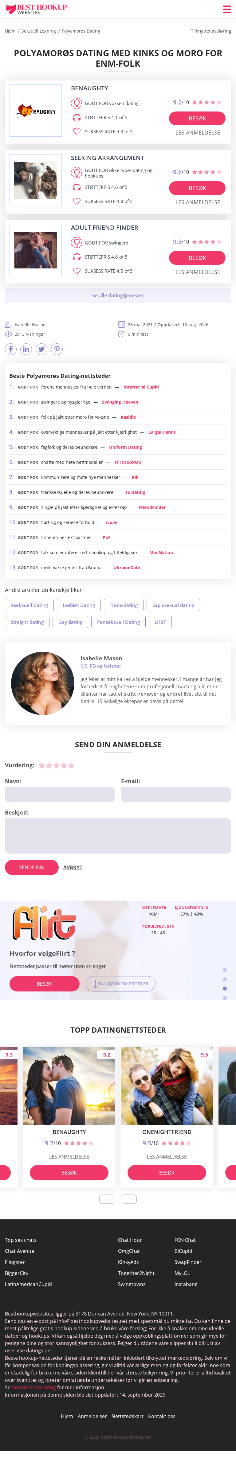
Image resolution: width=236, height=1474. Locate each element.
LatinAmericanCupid (28, 1284)
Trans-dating (124, 605)
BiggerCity (16, 1273)
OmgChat (129, 1251)
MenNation (161, 552)
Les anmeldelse (197, 132)
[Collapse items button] (118, 295)
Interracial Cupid (141, 387)
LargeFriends (162, 432)
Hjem (67, 1416)
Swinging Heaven (120, 402)
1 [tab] (225, 970)
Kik (135, 477)
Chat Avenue (19, 1251)
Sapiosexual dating (173, 605)
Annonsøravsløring (34, 1387)
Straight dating (27, 622)
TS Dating (135, 492)
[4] (64, 765)
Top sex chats (21, 1240)
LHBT (160, 622)
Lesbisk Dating (79, 605)
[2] (49, 765)
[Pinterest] (57, 349)
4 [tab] (225, 998)
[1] (41, 765)
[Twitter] (41, 349)
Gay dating (70, 622)
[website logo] (35, 110)
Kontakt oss (161, 1416)
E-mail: (130, 781)
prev (106, 1199)
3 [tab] (225, 989)
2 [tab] (225, 979)
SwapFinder (188, 1262)
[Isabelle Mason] (42, 683)
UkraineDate (126, 567)
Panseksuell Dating (118, 622)
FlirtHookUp (128, 462)
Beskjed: (16, 812)
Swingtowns (132, 1284)
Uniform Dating (125, 447)
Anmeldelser (92, 1416)
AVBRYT (72, 867)
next (130, 1199)
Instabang (186, 1284)
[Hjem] (42, 9)
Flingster (15, 1262)
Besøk (197, 118)
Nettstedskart (128, 1416)
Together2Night (136, 1273)
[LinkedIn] (26, 349)
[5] (71, 765)
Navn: (13, 781)
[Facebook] (11, 349)
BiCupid (183, 1251)
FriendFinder (152, 507)
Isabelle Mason (101, 658)
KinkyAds (128, 1262)
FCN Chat (185, 1240)
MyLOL (182, 1273)
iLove (111, 522)
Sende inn (32, 867)
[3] (56, 765)
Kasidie (128, 417)
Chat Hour (130, 1240)
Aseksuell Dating (29, 605)
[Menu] (227, 9)
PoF (107, 537)
